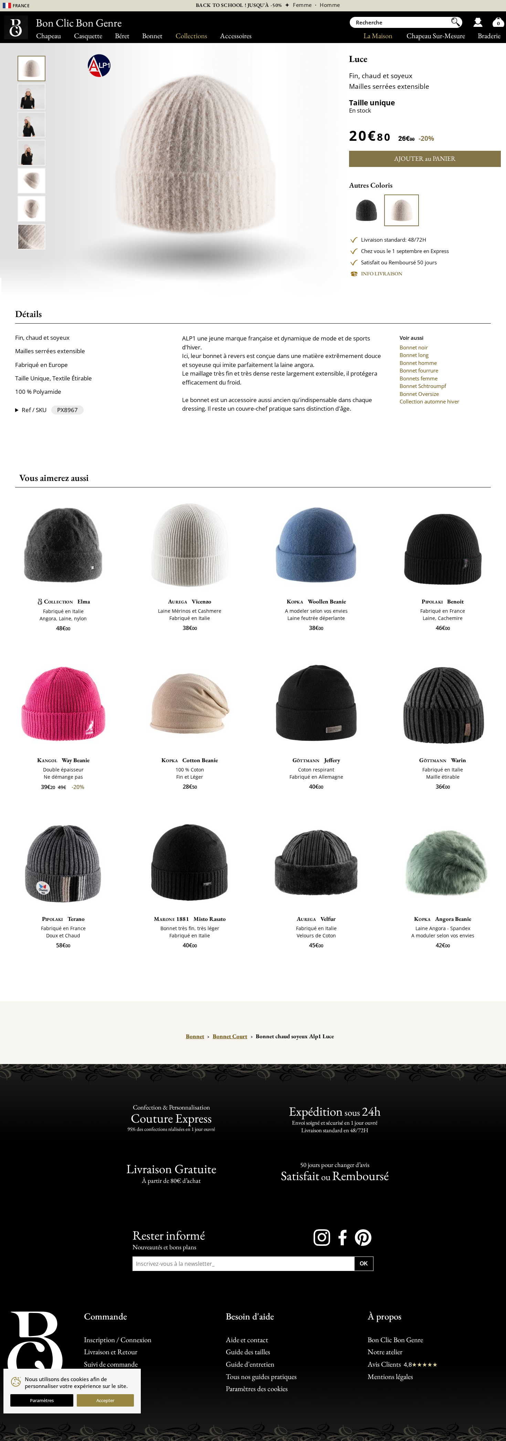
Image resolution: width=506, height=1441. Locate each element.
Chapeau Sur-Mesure (436, 35)
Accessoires (236, 35)
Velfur (316, 919)
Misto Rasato (190, 919)
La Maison (377, 35)
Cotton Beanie (189, 760)
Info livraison (381, 273)
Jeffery (316, 760)
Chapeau (48, 35)
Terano (63, 919)
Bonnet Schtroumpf (423, 385)
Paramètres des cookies (257, 1388)
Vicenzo (189, 601)
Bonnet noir (414, 347)
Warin (442, 760)
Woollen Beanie (316, 601)
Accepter (105, 1400)
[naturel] (401, 210)
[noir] (366, 210)
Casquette (88, 35)
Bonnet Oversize (419, 393)
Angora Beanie (442, 919)
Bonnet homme (418, 362)
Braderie (489, 35)
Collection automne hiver (429, 401)
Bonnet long (414, 354)
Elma (67, 601)
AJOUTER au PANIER (425, 158)
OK (364, 1263)
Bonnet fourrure (419, 370)
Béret (122, 35)
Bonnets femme (419, 378)
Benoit (443, 601)
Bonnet (152, 35)
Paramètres (42, 1400)
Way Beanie (63, 760)
